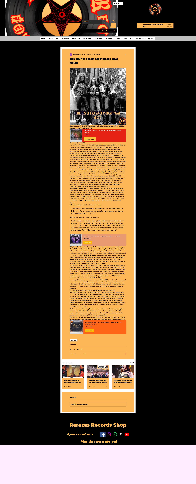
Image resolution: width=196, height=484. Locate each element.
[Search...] (104, 22)
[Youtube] (126, 434)
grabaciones (73, 344)
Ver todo (132, 362)
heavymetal (88, 44)
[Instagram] (108, 434)
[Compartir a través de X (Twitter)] (74, 349)
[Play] (144, 26)
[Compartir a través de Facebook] (70, 349)
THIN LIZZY (73, 340)
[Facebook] (103, 434)
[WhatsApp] (114, 434)
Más (105, 44)
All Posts (69, 44)
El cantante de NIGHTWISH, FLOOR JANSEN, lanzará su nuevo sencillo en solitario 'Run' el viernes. (123, 381)
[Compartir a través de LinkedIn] (78, 349)
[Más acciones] (125, 54)
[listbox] (118, 3)
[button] (113, 24)
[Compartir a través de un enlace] (81, 349)
